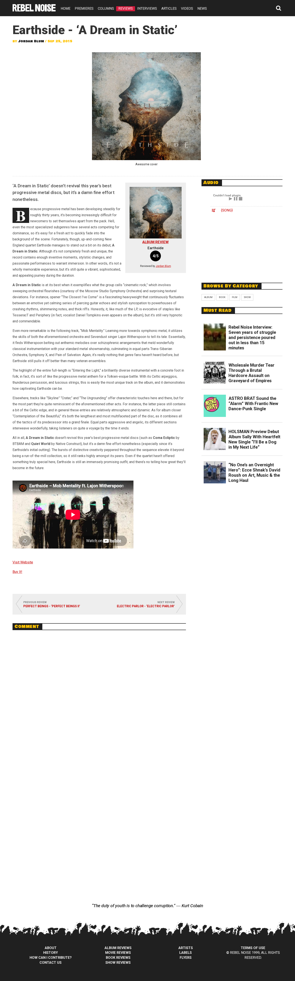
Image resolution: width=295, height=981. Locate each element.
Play (230, 198)
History (50, 953)
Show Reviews (118, 962)
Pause (235, 198)
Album (208, 297)
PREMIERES (84, 8)
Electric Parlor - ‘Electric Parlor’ (146, 606)
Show (247, 297)
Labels (185, 953)
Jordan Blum (31, 41)
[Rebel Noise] (34, 10)
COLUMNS (106, 8)
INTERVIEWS (147, 8)
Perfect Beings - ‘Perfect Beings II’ (51, 606)
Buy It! (17, 572)
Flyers (186, 958)
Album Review (155, 242)
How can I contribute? (51, 958)
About (51, 948)
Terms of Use (253, 948)
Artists (185, 948)
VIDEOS (187, 8)
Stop (240, 198)
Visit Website (23, 562)
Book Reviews (118, 958)
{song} (227, 210)
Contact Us (51, 962)
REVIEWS (125, 8)
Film (234, 297)
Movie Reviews (118, 953)
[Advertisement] (242, 248)
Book (222, 297)
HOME (65, 8)
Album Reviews (118, 948)
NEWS (202, 8)
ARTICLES (169, 8)
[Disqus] (99, 692)
